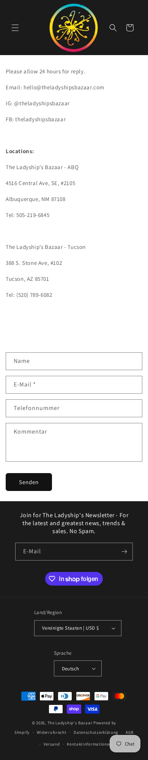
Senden (29, 482)
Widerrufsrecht (52, 732)
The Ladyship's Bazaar (70, 722)
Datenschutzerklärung (96, 732)
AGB (130, 732)
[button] (15, 27)
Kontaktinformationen (89, 744)
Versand (52, 744)
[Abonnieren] (124, 551)
